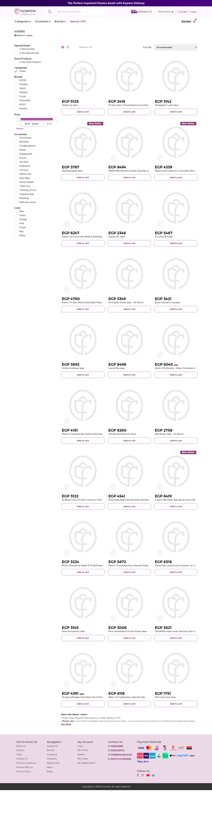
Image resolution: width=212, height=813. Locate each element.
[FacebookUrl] (138, 775)
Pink (21, 223)
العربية (193, 12)
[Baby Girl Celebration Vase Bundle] (129, 668)
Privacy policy (23, 771)
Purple (22, 227)
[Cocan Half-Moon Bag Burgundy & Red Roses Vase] (175, 471)
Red (21, 231)
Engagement (25, 154)
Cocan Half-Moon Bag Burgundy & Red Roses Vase (182, 499)
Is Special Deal (27, 49)
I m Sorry (24, 170)
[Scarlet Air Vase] (129, 207)
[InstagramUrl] (142, 775)
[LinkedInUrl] (153, 775)
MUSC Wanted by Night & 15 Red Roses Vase (85, 565)
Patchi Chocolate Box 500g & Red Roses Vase (86, 434)
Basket (81, 754)
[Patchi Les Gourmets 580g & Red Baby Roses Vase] (82, 207)
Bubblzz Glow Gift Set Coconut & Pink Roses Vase (88, 499)
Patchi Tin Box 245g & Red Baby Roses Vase (85, 302)
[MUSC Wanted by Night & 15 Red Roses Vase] (82, 536)
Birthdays (24, 141)
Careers (20, 750)
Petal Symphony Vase (73, 631)
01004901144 (117, 750)
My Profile (83, 750)
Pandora (23, 84)
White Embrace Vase (73, 368)
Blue (21, 211)
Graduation (24, 166)
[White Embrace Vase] (82, 339)
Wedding (24, 198)
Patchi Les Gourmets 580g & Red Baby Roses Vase (89, 236)
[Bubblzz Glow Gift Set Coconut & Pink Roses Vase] (82, 471)
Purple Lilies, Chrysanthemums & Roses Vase (132, 105)
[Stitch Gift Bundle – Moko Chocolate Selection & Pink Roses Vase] (175, 339)
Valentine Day (26, 194)
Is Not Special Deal (29, 53)
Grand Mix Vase (116, 368)
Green (22, 215)
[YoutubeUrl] (148, 775)
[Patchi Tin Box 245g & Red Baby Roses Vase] (82, 273)
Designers (52, 758)
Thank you (24, 186)
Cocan (22, 96)
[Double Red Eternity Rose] (129, 405)
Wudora (23, 108)
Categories (22, 21)
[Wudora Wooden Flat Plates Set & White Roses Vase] (82, 668)
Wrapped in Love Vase (166, 105)
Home (20, 35)
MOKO (22, 80)
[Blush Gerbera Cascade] (175, 273)
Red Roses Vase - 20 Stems (169, 434)
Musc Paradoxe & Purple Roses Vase (127, 631)
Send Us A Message (121, 758)
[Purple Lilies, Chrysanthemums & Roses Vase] (129, 76)
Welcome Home (27, 202)
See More (66, 724)
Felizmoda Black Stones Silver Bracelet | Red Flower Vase (138, 499)
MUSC (22, 104)
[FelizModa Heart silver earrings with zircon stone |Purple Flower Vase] (175, 602)
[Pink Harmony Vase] (175, 668)
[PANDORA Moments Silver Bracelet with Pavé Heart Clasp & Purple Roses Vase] (129, 142)
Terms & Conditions (26, 763)
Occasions (41, 21)
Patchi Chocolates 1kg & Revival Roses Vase (131, 565)
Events (22, 158)
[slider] (18, 119)
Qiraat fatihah (26, 182)
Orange (23, 219)
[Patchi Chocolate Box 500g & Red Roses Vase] (82, 405)
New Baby (24, 178)
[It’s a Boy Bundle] (175, 207)
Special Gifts (78, 21)
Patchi (22, 88)
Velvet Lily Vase (70, 105)
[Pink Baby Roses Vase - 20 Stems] (129, 273)
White (22, 235)
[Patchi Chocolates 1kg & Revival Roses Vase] (129, 536)
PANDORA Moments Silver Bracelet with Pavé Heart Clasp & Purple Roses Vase (150, 170)
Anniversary (25, 137)
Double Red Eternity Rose (122, 434)
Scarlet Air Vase (116, 236)
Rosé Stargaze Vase (72, 170)
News (49, 767)
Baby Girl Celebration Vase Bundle (126, 697)
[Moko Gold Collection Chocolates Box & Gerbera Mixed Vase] (175, 142)
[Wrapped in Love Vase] (175, 76)
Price (17, 114)
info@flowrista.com (121, 754)
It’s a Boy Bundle (164, 236)
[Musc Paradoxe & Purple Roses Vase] (129, 602)
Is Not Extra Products (30, 62)
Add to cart (83, 111)
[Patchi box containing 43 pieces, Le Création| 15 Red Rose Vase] (175, 536)
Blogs (50, 771)
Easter (22, 150)
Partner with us (24, 767)
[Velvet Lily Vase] (82, 76)
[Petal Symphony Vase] (82, 602)
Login (184, 11)
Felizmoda (24, 100)
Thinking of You (27, 190)
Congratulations (27, 145)
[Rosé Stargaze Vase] (82, 142)
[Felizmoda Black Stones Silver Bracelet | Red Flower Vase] (129, 471)
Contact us (22, 758)
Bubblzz (23, 92)
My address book (86, 763)
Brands (59, 21)
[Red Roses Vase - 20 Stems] (175, 405)
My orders (83, 758)
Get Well (23, 162)
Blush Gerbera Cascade (167, 302)
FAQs (19, 754)
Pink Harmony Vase (165, 697)
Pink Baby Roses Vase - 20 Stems (126, 302)
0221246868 (117, 746)
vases (22, 71)
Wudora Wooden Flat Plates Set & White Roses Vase (89, 697)
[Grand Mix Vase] (129, 339)
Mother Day (25, 174)
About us (21, 746)
